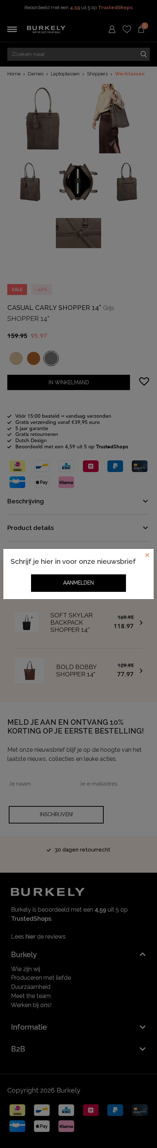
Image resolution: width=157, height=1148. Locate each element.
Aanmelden (78, 583)
